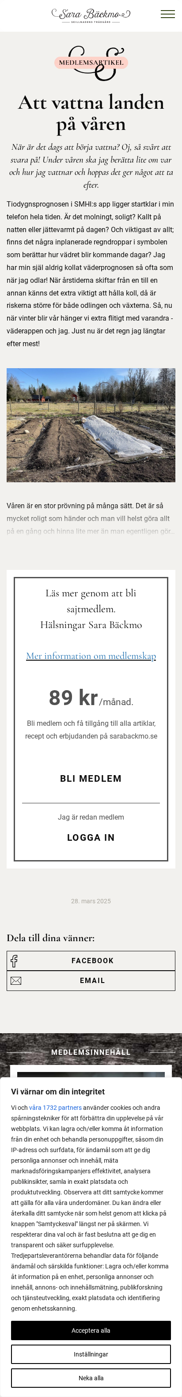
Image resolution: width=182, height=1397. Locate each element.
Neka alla (91, 1378)
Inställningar (91, 1354)
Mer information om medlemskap (91, 656)
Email (93, 980)
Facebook (93, 961)
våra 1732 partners (55, 1107)
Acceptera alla (91, 1330)
